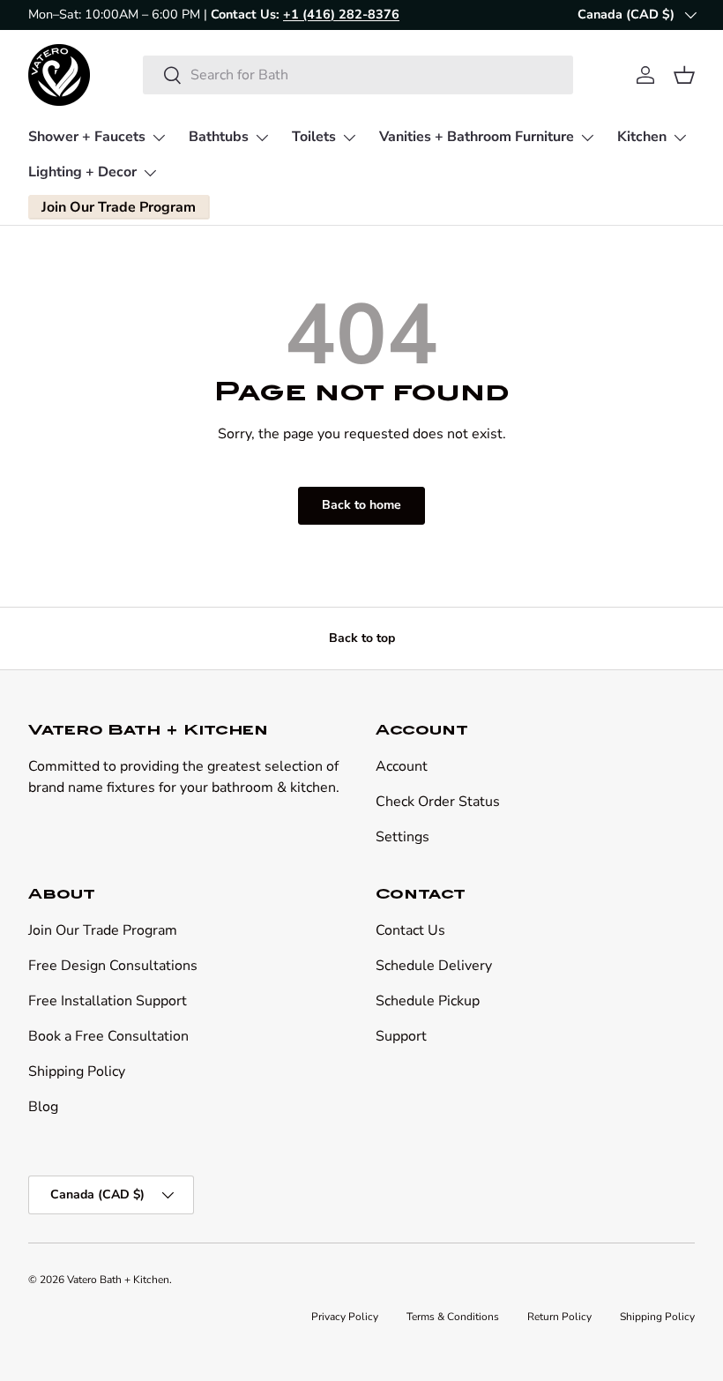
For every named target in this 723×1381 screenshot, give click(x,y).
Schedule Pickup (428, 1001)
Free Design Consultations (113, 965)
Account (402, 766)
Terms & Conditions (452, 1317)
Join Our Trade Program (102, 930)
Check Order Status (438, 801)
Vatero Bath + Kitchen (118, 1280)
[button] (684, 75)
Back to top (362, 638)
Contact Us (410, 930)
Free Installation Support (107, 1001)
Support (401, 1036)
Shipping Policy (76, 1071)
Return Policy (559, 1317)
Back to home (361, 504)
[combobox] (358, 75)
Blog (43, 1106)
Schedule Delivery (434, 965)
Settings (402, 837)
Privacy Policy (344, 1317)
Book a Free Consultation (108, 1036)
